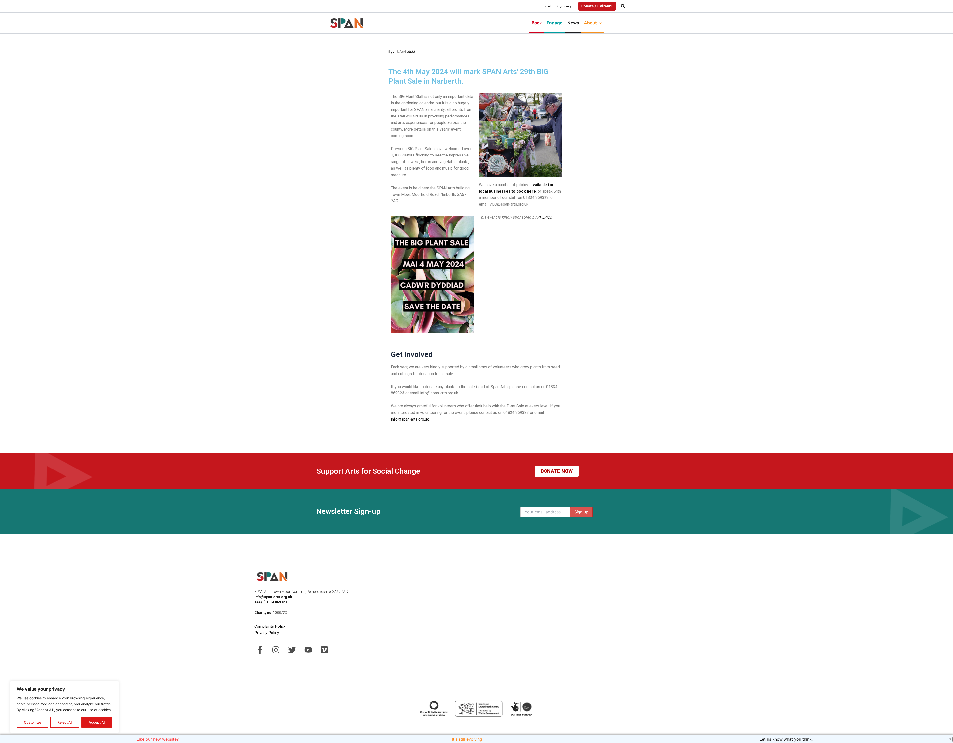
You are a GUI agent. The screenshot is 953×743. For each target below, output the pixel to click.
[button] (597, 6)
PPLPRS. (544, 217)
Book (537, 22)
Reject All (64, 722)
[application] (599, 23)
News (573, 22)
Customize (32, 722)
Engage (554, 22)
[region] (64, 707)
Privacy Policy (266, 632)
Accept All (97, 722)
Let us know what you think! (788, 739)
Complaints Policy (270, 626)
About (590, 22)
